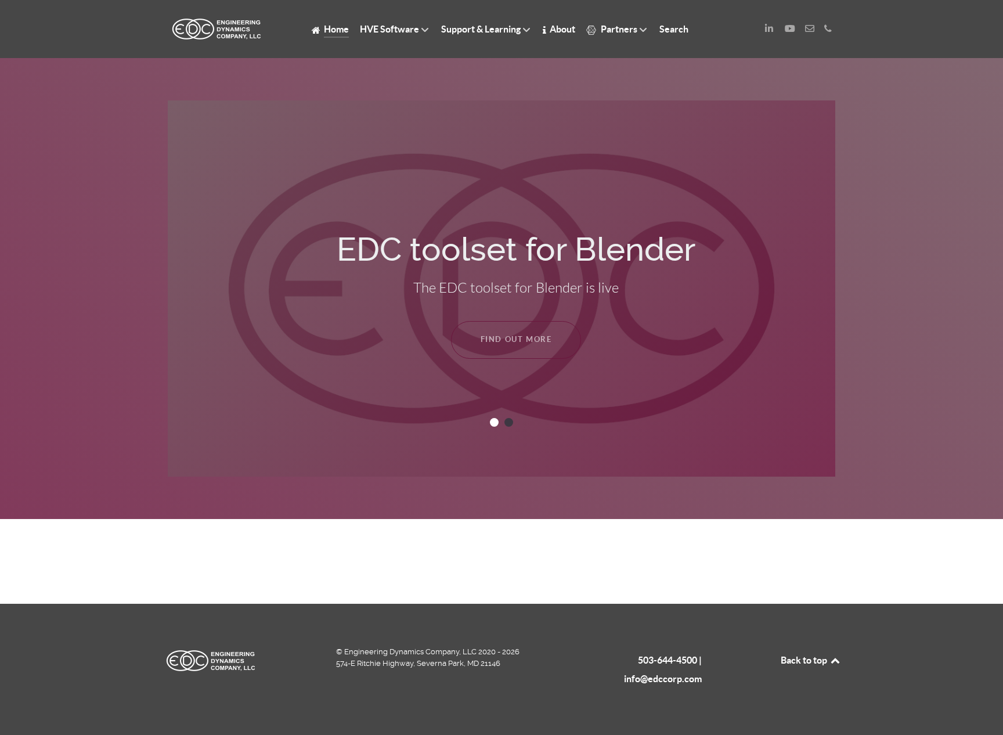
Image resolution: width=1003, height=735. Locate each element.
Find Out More (516, 339)
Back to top (805, 660)
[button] (494, 422)
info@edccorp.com (663, 678)
